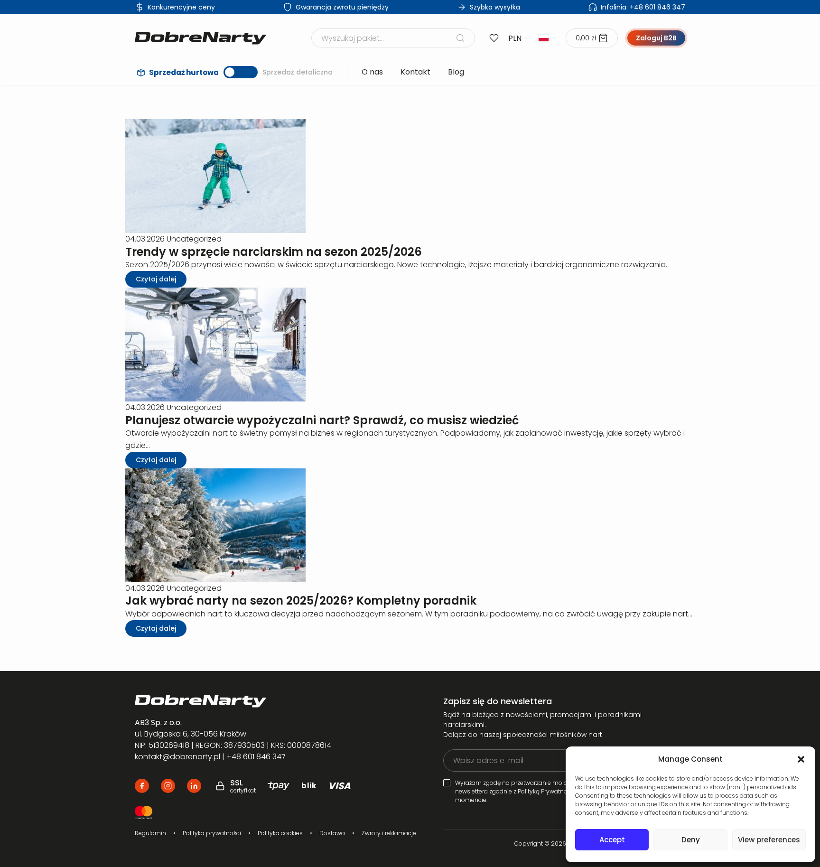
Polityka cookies (280, 833)
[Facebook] (142, 786)
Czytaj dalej (156, 279)
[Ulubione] (494, 38)
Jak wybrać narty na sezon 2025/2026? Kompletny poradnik (300, 600)
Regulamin (150, 833)
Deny (690, 840)
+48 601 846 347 (643, 7)
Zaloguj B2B (656, 38)
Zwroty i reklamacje (389, 833)
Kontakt (415, 71)
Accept (612, 840)
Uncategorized (194, 238)
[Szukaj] (460, 38)
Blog (456, 71)
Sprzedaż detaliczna (297, 72)
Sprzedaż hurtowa (184, 72)
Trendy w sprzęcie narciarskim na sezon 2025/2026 (273, 252)
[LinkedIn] (194, 786)
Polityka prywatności (212, 833)
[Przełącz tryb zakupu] (241, 72)
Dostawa (332, 833)
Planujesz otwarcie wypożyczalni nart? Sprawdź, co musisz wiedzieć (322, 420)
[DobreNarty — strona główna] (247, 701)
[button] (801, 759)
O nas (372, 71)
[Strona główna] (201, 38)
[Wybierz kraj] (547, 38)
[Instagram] (168, 786)
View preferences (769, 840)
